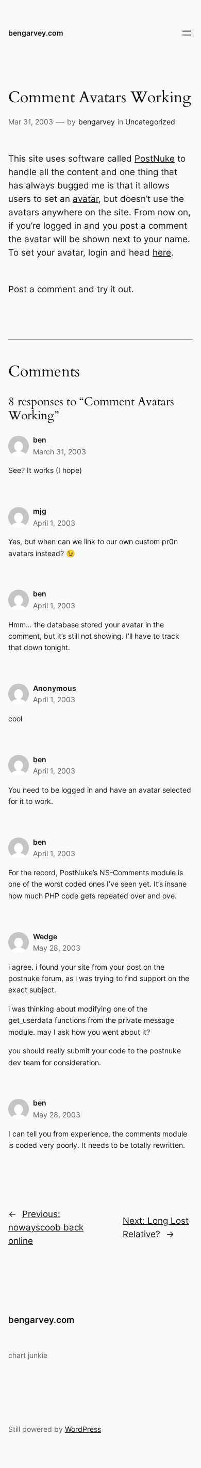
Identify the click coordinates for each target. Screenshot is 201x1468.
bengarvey (96, 121)
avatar (85, 199)
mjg (39, 511)
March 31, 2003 (59, 451)
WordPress (83, 1429)
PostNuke (155, 158)
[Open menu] (186, 33)
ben (39, 439)
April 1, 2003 (54, 522)
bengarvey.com (35, 32)
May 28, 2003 (56, 947)
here (162, 252)
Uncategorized (150, 121)
